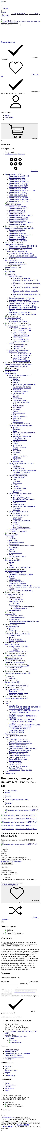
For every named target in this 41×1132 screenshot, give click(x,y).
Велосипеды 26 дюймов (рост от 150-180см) (24, 307)
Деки (14, 415)
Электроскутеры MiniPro (17, 233)
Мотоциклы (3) (10, 271)
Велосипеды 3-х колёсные (21, 278)
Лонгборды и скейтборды (17, 641)
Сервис (7, 737)
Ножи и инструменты (16, 581)
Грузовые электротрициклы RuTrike (21, 253)
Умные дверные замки (16, 694)
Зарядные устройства (20, 416)
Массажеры (13, 669)
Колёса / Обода (14, 540)
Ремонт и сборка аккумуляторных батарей (23, 748)
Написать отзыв (6, 870)
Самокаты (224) (10, 614)
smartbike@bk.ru (10, 1035)
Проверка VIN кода (15, 768)
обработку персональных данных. (26, 990)
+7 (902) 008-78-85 (17, 14)
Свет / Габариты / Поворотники (23, 499)
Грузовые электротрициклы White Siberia (23, 257)
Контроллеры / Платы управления (24, 470)
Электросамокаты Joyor (17, 210)
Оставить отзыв (6, 994)
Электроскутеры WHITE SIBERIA (20, 235)
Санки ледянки (18, 599)
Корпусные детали (19, 413)
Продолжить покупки (22, 1117)
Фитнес (11, 628)
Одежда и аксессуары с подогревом (21, 590)
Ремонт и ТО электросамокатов (19, 741)
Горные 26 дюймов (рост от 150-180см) (22, 303)
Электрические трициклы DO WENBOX (23, 246)
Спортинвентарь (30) (12, 626)
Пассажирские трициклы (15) (15, 244)
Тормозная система (19, 400)
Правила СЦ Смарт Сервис (18, 759)
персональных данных (8, 859)
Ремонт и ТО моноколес (17, 753)
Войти (7, 115)
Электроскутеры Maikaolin (18, 240)
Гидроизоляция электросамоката (20, 750)
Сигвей (11, 343)
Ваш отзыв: (23, 984)
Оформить (21, 154)
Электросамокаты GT (16, 214)
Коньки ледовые (14, 605)
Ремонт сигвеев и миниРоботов (19, 755)
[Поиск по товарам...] (20, 25)
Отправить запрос (7, 863)
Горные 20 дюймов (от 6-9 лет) (19, 300)
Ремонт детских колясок (17, 757)
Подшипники (13, 529)
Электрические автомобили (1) (15, 662)
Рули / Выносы (18, 407)
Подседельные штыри (16, 542)
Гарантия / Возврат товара (18, 736)
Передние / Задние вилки (21, 402)
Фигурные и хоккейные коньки (23, 607)
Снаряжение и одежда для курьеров (21, 574)
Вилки (11, 554)
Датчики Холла (18, 526)
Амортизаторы (18, 422)
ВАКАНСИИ (13, 705)
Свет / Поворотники (20, 440)
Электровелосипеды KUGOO (19, 176)
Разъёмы (16, 397)
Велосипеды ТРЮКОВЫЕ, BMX (20, 312)
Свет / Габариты (18, 393)
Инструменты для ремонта (18, 531)
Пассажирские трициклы (13, 1055)
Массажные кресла (15, 668)
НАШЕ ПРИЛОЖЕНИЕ (17, 730)
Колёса (15, 404)
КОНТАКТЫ (6, 17)
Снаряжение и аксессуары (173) (15, 571)
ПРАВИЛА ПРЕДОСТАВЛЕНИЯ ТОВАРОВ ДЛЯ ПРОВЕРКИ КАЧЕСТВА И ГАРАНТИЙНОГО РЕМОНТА (24, 726)
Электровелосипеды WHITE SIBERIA (22, 190)
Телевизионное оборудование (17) (16, 685)
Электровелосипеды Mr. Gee (18, 194)
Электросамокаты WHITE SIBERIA (21, 223)
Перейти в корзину (11, 154)
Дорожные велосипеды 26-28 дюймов (22, 305)
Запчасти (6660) (10, 373)
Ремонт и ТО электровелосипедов (20, 743)
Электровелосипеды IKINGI (18, 183)
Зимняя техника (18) (12, 370)
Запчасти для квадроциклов (18, 511)
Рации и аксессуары (15, 572)
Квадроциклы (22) (11, 260)
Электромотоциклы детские (18, 366)
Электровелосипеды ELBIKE (19, 201)
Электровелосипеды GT (17, 178)
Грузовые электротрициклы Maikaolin (21, 255)
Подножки (16, 409)
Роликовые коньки (15, 635)
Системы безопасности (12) (14, 689)
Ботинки (16, 603)
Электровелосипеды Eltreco (18, 196)
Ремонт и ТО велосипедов (18, 746)
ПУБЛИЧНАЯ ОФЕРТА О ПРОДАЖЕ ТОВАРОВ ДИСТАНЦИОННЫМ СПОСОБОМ (22, 721)
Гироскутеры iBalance (20, 332)
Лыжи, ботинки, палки (16, 601)
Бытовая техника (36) (12, 682)
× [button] (1, 1130)
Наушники (12, 678)
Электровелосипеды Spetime (18, 187)
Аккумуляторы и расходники (19, 515)
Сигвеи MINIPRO (19, 346)
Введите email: (34, 981)
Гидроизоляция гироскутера (18, 766)
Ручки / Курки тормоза (20, 391)
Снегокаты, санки (15, 598)
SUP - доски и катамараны (18, 321)
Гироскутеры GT (18, 337)
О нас (7, 703)
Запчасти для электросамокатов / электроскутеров (20, 376)
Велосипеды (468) (11, 275)
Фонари (11, 576)
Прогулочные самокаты (17, 617)
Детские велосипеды (16, 276)
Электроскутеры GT (16, 231)
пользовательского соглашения (11, 861)
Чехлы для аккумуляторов (21, 528)
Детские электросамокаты (17, 206)
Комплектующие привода (21, 497)
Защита (11, 562)
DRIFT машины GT (19, 359)
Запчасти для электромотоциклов (20, 493)
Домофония (13, 691)
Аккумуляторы (18, 517)
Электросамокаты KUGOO (18, 208)
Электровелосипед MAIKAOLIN (20, 199)
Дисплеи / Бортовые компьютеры (24, 384)
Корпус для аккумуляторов (22, 520)
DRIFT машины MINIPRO (22, 354)
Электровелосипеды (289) (13, 174)
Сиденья (16, 420)
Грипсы (15, 411)
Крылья (15, 382)
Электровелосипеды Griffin (18, 179)
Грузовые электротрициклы (14, 1057)
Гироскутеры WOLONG (21, 339)
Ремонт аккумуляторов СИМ (18, 752)
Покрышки (16, 380)
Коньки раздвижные (20, 608)
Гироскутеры (13, 327)
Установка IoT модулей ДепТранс (20, 770)
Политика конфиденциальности (16, 1036)
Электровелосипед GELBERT (19, 197)
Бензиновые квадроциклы (18, 264)
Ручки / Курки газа (19, 389)
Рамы (14, 454)
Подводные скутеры (16, 319)
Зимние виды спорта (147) (14, 594)
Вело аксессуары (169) (12, 560)
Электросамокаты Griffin (17, 212)
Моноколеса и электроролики (19, 350)
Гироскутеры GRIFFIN (20, 341)
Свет (10, 563)
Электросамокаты (11, 1051)
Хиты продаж (9, 1088)
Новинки (8, 1087)
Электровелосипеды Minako (18, 185)
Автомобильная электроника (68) (16, 698)
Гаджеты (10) (9, 677)
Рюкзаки (12, 578)
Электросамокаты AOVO (17, 221)
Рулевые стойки (18, 406)
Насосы (11, 565)
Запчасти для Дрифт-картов (18, 476)
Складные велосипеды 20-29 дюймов (21, 298)
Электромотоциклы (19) (13, 267)
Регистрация (9, 117)
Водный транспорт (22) (13, 318)
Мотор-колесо (17, 398)
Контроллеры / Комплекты (22, 386)
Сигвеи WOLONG (19, 348)
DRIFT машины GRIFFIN (21, 361)
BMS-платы (17, 519)
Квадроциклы (9, 1059)
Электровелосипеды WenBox (19, 181)
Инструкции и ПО (15, 764)
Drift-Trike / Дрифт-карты (17, 352)
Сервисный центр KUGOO (18, 739)
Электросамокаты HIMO (17, 224)
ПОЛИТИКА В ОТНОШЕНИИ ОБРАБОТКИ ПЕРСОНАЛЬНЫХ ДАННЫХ (24, 708)
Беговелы (12, 637)
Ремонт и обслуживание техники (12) (17, 673)
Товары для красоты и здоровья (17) (17, 666)
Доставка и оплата (11, 734)
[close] (1, 10)
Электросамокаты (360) (13, 205)
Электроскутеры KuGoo (17, 230)
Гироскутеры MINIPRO (21, 336)
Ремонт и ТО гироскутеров (18, 744)
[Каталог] (1, 19)
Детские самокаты (15, 619)
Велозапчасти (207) (11, 535)
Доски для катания (15, 639)
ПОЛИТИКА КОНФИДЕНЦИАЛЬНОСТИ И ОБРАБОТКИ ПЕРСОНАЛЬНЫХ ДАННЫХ (24, 712)
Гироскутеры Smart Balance (22, 328)
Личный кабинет (10, 1085)
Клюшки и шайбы (15, 610)
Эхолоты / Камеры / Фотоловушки (20, 585)
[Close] (1, 1114)
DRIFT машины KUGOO (21, 357)
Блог (6, 771)
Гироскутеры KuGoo (20, 334)
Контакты (8, 701)
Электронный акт (15, 761)
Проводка (16, 395)
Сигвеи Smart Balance (20, 345)
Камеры (15, 379)
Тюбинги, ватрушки (15, 596)
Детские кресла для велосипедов (20, 567)
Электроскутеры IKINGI (17, 239)
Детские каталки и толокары (18, 646)
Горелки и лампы (14, 580)
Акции (7, 1090)
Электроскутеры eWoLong (18, 237)
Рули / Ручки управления (21, 472)
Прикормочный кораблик (17, 583)
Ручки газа (16, 481)
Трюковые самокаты (16, 615)
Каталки (15, 650)
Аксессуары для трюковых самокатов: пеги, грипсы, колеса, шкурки (24, 622)
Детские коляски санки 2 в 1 (18, 651)
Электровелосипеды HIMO (18, 192)
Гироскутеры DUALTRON (22, 330)
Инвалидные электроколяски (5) (16, 655)
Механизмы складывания (21, 423)
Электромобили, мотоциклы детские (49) (19, 364)
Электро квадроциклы (16, 262)
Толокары (16, 648)
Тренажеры (12, 630)
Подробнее (4, 8)
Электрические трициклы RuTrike (20, 248)
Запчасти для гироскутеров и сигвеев (21, 463)
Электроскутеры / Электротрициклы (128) (19, 228)
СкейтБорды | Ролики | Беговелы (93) (17, 633)
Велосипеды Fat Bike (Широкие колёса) (22, 314)
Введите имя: (5, 981)
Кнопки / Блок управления (22, 388)
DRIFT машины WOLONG (22, 355)
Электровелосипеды (12, 1050)
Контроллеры (17, 434)
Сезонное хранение (15, 762)
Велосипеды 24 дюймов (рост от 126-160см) (24, 301)
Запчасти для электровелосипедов (20, 425)
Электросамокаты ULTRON (18, 217)
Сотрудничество (10, 773)
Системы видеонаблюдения (18, 693)
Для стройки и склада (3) (13, 659)
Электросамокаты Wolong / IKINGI (21, 215)
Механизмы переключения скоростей (21, 546)
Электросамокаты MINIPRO (18, 219)
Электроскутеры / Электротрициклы (17, 1053)
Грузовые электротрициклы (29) (16, 251)
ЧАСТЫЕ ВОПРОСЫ (16, 732)
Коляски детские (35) (12, 644)
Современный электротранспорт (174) (18, 325)
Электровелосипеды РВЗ (17, 188)
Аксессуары (17, 418)
